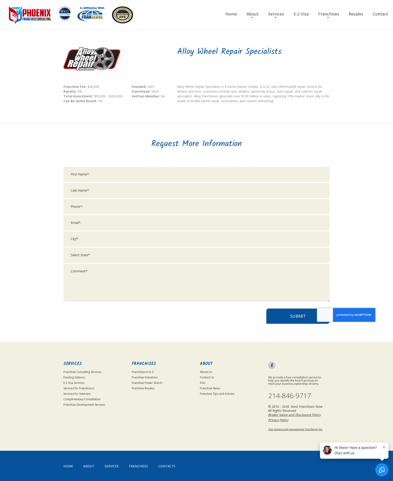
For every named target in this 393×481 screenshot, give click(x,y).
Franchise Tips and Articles (217, 394)
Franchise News (210, 388)
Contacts (166, 466)
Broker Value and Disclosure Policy (294, 415)
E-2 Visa (301, 14)
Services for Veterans (77, 394)
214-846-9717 (289, 395)
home (68, 466)
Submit (298, 316)
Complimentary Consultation (82, 399)
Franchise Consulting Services (82, 372)
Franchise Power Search (147, 383)
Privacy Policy (278, 420)
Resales (356, 14)
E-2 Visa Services (73, 383)
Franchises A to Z (143, 372)
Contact (380, 14)
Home (231, 14)
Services (276, 14)
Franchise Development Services (84, 405)
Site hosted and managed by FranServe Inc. (295, 429)
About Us (206, 372)
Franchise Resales (143, 388)
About (253, 14)
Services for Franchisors (78, 388)
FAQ (202, 383)
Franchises (328, 14)
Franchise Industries (144, 377)
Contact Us (207, 377)
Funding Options (74, 377)
